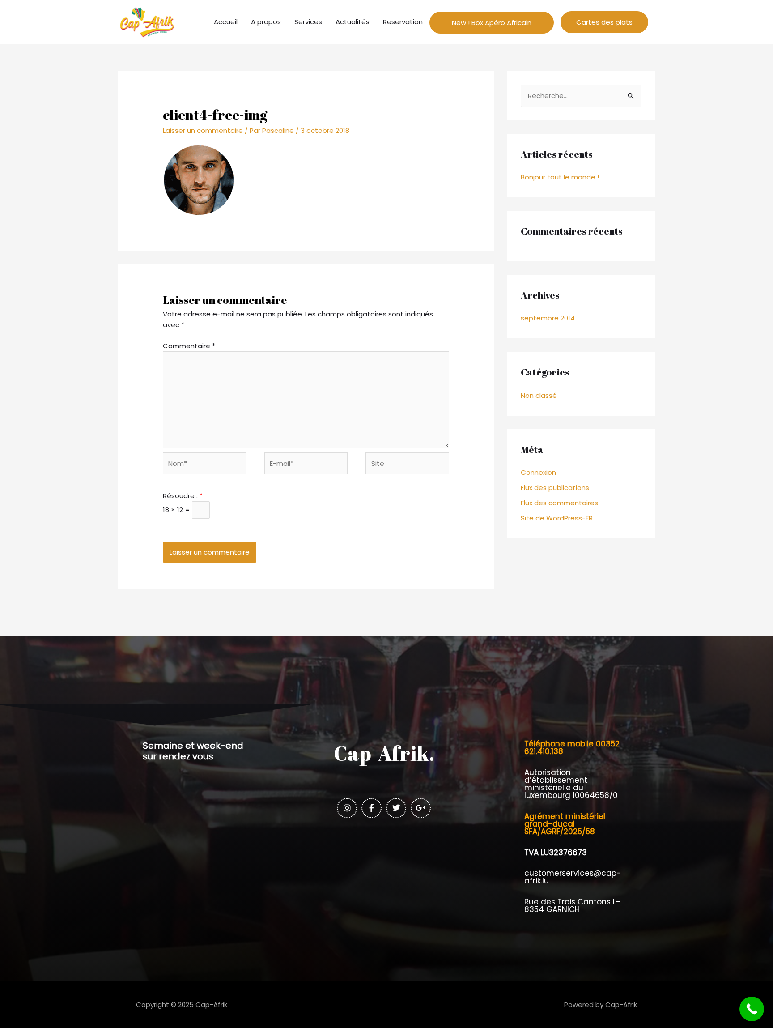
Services (308, 21)
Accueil (226, 21)
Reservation (403, 21)
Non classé (539, 395)
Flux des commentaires (559, 503)
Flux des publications (555, 487)
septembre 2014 (548, 318)
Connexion (538, 472)
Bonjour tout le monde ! (560, 177)
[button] (604, 22)
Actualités (353, 21)
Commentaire (189, 345)
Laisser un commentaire (203, 130)
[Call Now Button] (751, 1009)
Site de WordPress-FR (557, 518)
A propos (266, 21)
